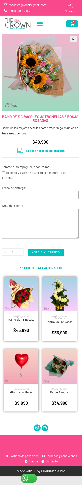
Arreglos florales (21, 316)
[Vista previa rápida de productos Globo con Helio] (36, 356)
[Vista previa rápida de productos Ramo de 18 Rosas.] (36, 284)
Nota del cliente (12, 206)
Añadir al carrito (46, 252)
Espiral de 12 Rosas (59, 322)
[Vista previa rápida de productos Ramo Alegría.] (75, 356)
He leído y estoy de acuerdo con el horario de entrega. (34, 175)
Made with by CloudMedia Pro (41, 471)
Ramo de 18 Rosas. (21, 319)
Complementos (21, 389)
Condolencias (59, 318)
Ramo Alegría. (59, 392)
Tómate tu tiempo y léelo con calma (26, 167)
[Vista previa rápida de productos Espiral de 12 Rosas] (75, 284)
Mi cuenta (70, 11)
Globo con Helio (21, 392)
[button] (40, 23)
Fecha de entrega (14, 188)
